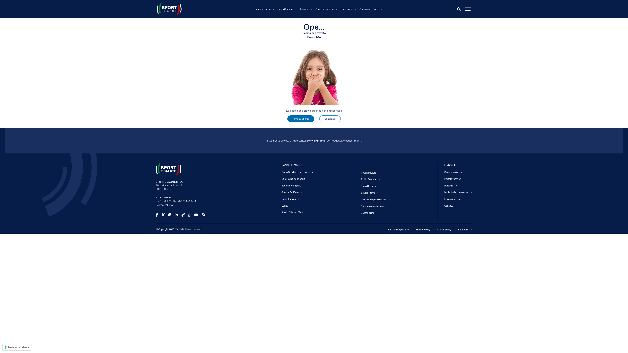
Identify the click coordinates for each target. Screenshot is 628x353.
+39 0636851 (165, 197)
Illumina (304, 9)
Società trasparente (398, 229)
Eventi (284, 205)
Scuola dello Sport (369, 9)
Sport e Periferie (290, 192)
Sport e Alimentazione (372, 206)
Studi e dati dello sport (293, 178)
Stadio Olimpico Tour (292, 212)
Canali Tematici (291, 165)
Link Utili (450, 165)
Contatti (448, 205)
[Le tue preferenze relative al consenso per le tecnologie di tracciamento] (17, 347)
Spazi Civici (367, 186)
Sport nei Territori (324, 9)
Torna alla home (301, 118)
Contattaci (330, 118)
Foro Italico (346, 9)
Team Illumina (288, 199)
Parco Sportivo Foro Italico (295, 172)
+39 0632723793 (187, 201)
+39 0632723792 (167, 201)
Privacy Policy (423, 229)
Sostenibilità (367, 212)
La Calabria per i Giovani (373, 199)
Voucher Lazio (262, 9)
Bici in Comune (285, 9)
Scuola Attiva (368, 192)
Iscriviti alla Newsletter (456, 192)
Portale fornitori (452, 178)
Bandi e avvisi (451, 172)
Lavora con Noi (452, 199)
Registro (448, 185)
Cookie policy (444, 229)
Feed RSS (463, 229)
